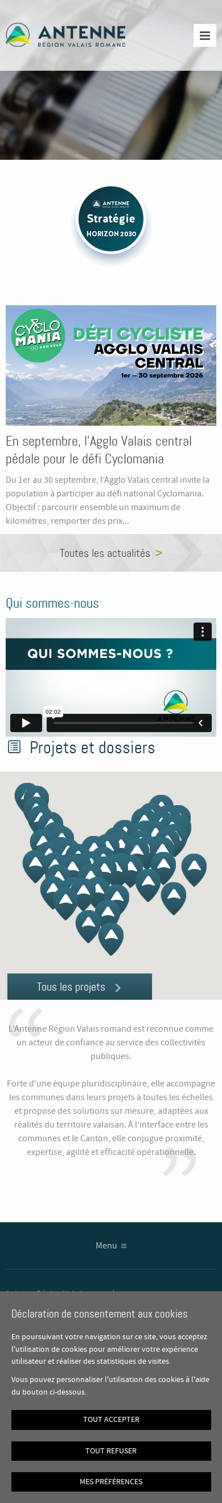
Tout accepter (111, 1420)
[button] (110, 939)
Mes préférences (111, 1482)
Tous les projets (71, 986)
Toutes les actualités (105, 553)
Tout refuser (111, 1451)
